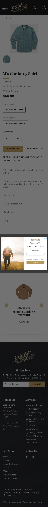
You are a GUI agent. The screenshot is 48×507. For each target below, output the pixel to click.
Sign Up (35, 262)
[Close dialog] (46, 238)
